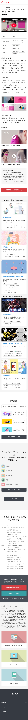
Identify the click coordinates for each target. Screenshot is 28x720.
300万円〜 (16, 547)
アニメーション (13, 525)
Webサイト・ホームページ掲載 (10, 225)
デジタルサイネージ (22, 536)
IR (12, 529)
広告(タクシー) (19, 530)
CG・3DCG (9, 530)
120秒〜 (15, 551)
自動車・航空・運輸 (20, 563)
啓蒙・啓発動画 (21, 527)
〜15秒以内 (9, 549)
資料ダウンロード (14, 593)
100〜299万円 (16, 45)
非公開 (8, 545)
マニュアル (9, 543)
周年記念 (9, 529)
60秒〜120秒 (16, 48)
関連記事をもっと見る (14, 436)
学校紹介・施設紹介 (17, 532)
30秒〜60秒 (21, 549)
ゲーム (11, 323)
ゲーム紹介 (6, 321)
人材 (24, 227)
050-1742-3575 (8, 598)
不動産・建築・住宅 (11, 561)
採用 (20, 543)
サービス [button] (3, 702)
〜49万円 (6, 323)
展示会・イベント (10, 539)
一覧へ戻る (14, 498)
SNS (14, 530)
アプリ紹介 (6, 383)
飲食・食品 (18, 355)
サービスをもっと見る (14, 489)
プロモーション (19, 351)
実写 (14, 36)
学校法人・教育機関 (8, 290)
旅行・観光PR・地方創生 (9, 355)
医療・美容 (15, 51)
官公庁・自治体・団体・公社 (10, 292)
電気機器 (15, 53)
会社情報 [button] (3, 711)
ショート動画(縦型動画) (12, 527)
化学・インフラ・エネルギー (13, 564)
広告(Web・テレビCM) (18, 42)
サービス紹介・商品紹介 (18, 40)
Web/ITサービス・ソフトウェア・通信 (12, 387)
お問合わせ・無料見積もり (14, 190)
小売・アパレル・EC (11, 557)
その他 (23, 256)
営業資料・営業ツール (20, 539)
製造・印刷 (22, 51)
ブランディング (17, 529)
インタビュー (15, 543)
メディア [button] (3, 707)
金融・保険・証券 (10, 563)
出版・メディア (10, 566)
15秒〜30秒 (15, 549)
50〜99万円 (18, 227)
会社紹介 (18, 285)
